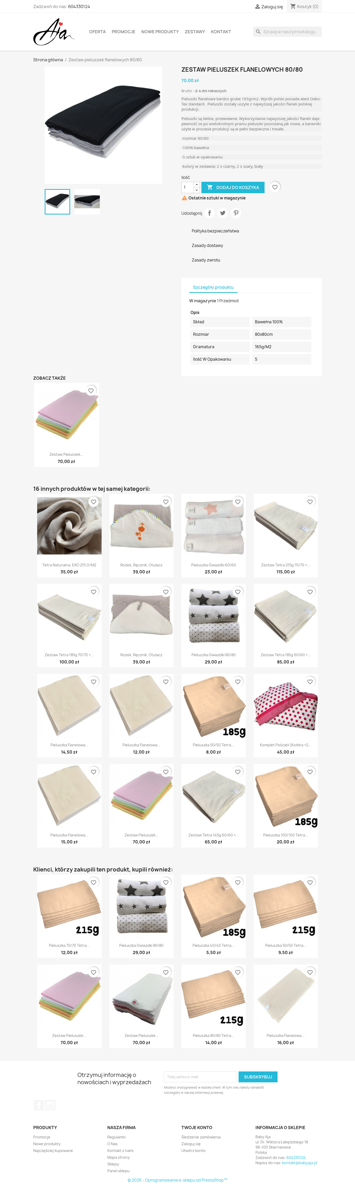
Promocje (123, 32)
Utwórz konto (193, 1150)
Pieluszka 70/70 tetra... (69, 945)
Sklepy (113, 1164)
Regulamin (116, 1137)
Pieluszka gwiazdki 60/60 (213, 564)
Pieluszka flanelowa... (69, 744)
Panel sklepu (118, 1170)
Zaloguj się (191, 1143)
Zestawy (195, 32)
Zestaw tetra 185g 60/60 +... (286, 654)
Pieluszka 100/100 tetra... (285, 835)
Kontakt (221, 32)
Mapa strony (118, 1157)
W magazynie (202, 300)
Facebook (39, 1105)
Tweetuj (223, 213)
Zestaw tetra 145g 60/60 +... (213, 835)
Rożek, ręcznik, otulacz (141, 564)
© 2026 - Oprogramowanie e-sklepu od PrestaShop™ (177, 1180)
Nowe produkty (160, 32)
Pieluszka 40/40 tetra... (213, 945)
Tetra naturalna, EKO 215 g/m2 (69, 564)
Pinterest (236, 213)
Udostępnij (209, 213)
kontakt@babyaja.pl (299, 1162)
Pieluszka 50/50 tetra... (213, 744)
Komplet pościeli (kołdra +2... (285, 744)
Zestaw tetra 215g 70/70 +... (285, 564)
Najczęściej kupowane (53, 1150)
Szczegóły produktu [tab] (213, 287)
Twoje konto (196, 1127)
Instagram (50, 1105)
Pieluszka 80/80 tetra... (213, 1035)
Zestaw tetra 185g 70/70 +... (69, 654)
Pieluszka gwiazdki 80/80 (214, 654)
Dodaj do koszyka (233, 187)
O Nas (112, 1143)
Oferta (97, 32)
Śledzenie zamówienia (201, 1137)
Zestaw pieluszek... (66, 454)
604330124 (79, 6)
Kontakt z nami (120, 1150)
